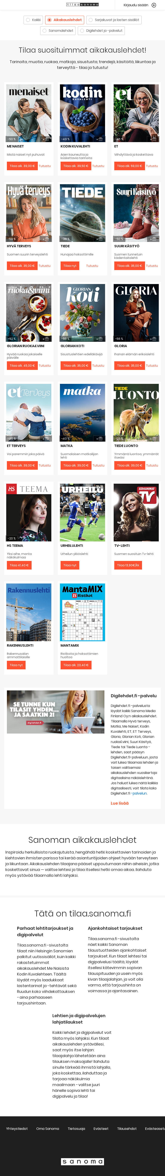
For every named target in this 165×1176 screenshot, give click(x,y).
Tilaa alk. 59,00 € (129, 166)
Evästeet (101, 1128)
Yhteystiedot (17, 1128)
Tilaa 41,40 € (19, 565)
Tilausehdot (127, 1128)
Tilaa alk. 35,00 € (22, 266)
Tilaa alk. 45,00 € (22, 365)
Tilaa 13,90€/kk (128, 565)
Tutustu (92, 266)
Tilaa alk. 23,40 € (76, 665)
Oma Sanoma (47, 1128)
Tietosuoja (76, 1128)
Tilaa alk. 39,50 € (76, 166)
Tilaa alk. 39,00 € (22, 166)
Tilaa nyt (69, 266)
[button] (140, 5)
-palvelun (139, 793)
